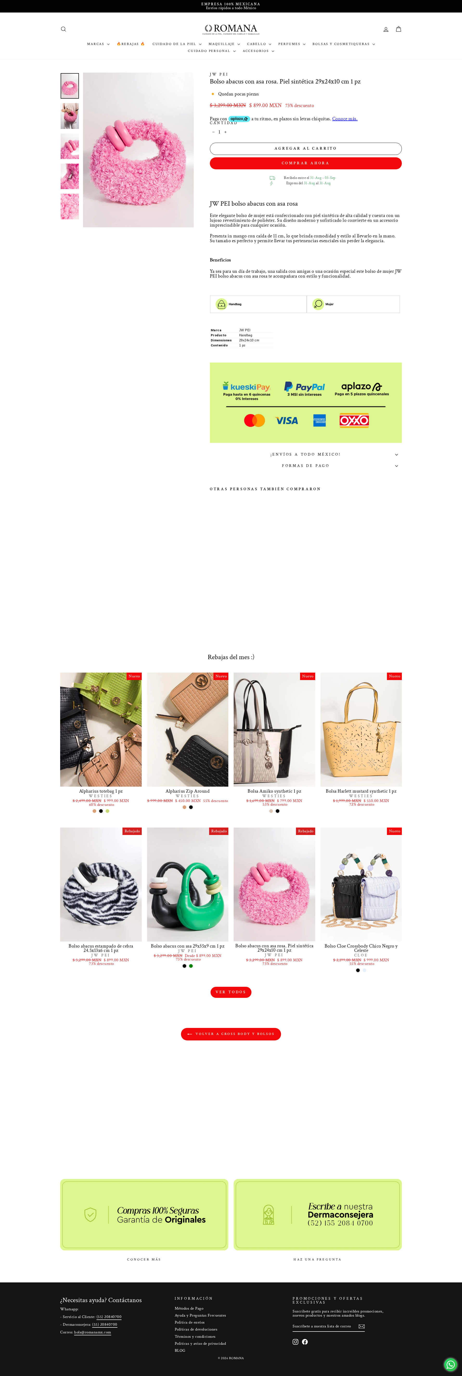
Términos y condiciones (195, 1336)
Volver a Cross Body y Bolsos (234, 1034)
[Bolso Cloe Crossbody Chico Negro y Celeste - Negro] (358, 970)
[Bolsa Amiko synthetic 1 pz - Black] (277, 811)
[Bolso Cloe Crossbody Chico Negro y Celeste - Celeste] (364, 970)
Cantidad (224, 123)
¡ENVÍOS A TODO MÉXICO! (306, 454)
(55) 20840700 (109, 1316)
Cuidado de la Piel (175, 44)
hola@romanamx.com (92, 1332)
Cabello (257, 44)
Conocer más (144, 1259)
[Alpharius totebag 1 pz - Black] (101, 811)
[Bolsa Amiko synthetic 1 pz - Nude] (271, 811)
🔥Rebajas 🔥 (131, 44)
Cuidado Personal (210, 51)
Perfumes (290, 44)
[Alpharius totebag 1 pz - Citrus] (107, 811)
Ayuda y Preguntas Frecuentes (200, 1315)
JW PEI (219, 74)
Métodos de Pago (189, 1308)
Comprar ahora (306, 163)
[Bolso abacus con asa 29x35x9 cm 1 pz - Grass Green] (191, 966)
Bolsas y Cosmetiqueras (342, 44)
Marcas (96, 44)
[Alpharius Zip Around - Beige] (184, 807)
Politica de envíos (190, 1322)
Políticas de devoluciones (196, 1329)
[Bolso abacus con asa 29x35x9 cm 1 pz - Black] (184, 966)
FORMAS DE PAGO (306, 465)
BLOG (180, 1350)
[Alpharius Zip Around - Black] (191, 807)
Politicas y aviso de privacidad (200, 1343)
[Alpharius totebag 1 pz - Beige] (94, 811)
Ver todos (231, 992)
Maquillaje (222, 44)
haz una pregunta (318, 1259)
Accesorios (256, 51)
